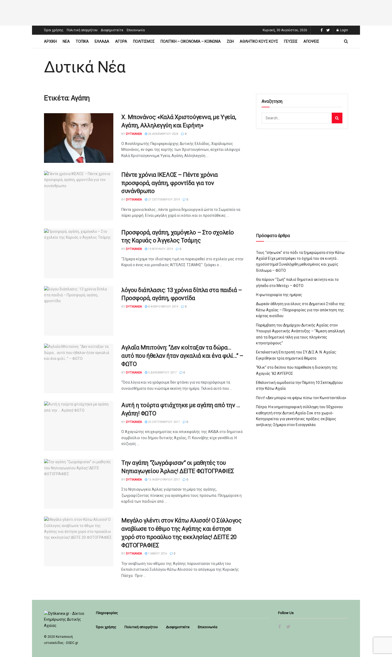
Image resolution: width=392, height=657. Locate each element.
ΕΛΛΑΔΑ (102, 41)
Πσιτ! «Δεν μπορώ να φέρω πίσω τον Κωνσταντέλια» (301, 398)
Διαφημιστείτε (112, 30)
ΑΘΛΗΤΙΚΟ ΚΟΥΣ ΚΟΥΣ (259, 41)
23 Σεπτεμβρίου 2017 (163, 422)
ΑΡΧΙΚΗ (50, 41)
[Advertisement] (196, 12)
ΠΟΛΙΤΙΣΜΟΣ (144, 41)
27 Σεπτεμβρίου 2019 (163, 199)
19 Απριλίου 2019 (160, 249)
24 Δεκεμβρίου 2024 (162, 134)
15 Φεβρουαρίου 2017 (163, 479)
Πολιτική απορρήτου (82, 30)
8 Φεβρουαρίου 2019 (162, 306)
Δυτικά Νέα (84, 67)
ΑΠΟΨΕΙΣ (311, 41)
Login (343, 30)
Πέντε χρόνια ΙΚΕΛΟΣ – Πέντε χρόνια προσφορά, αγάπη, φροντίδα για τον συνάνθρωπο (169, 183)
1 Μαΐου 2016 (157, 553)
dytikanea (134, 134)
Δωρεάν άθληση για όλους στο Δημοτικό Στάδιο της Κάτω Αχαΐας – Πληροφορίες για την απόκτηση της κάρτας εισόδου (300, 310)
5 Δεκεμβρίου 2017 (162, 372)
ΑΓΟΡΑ (121, 41)
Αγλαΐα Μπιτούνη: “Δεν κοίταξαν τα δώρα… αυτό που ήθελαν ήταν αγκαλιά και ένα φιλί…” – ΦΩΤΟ (182, 355)
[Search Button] (337, 118)
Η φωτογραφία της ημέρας (279, 295)
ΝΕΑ (66, 41)
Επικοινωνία (136, 30)
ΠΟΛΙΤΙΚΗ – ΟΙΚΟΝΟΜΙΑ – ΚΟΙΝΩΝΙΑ (191, 41)
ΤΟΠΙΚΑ (82, 41)
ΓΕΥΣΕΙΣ (291, 41)
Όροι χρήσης (53, 30)
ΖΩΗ (230, 41)
